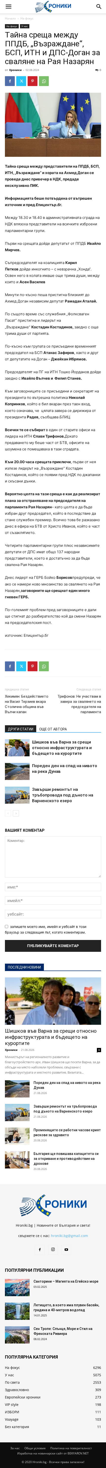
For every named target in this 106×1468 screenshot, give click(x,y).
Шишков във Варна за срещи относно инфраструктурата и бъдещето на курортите (62, 748)
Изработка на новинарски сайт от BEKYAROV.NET (53, 1453)
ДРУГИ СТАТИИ (20, 729)
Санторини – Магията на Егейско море (66, 1281)
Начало (10, 18)
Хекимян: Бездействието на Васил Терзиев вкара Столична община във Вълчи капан (26, 704)
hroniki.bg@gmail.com (69, 1235)
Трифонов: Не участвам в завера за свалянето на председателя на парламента (79, 704)
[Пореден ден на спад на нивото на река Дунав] (17, 771)
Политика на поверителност (71, 1448)
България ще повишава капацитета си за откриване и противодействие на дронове (66, 1159)
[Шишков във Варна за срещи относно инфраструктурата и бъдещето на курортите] (17, 747)
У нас (24, 26)
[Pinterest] (32, 81)
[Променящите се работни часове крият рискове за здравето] (17, 1136)
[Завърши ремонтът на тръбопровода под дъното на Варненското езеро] (17, 795)
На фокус (27, 18)
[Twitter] (21, 81)
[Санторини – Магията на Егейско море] (17, 1287)
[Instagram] (53, 1250)
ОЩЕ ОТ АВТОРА (53, 729)
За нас (15, 1448)
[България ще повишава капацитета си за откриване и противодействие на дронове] (17, 1159)
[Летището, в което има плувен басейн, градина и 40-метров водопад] (17, 1311)
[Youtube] (66, 1250)
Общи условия (35, 1448)
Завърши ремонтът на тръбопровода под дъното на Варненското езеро (62, 795)
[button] (8, 6)
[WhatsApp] (44, 81)
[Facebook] (10, 81)
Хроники (15, 70)
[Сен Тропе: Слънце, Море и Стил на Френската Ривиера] (17, 1335)
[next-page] (16, 813)
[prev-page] (8, 813)
